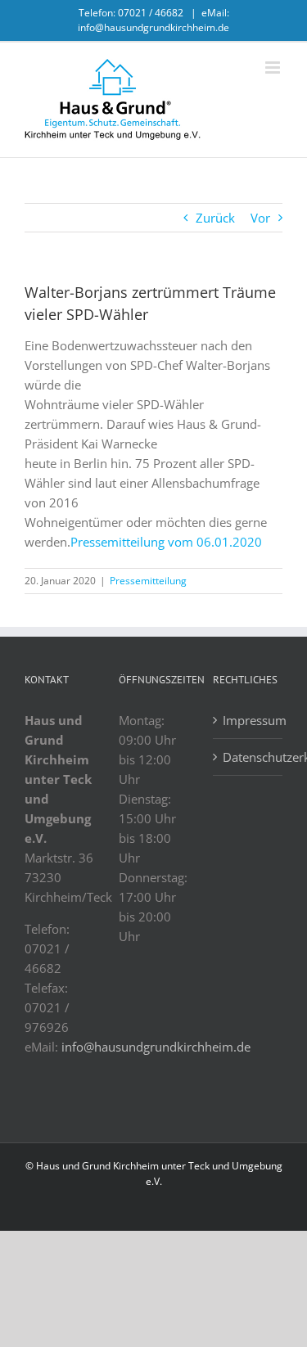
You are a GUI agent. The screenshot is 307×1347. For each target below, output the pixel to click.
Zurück (215, 217)
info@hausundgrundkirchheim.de (156, 1046)
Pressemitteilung (148, 581)
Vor (260, 217)
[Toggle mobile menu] (273, 67)
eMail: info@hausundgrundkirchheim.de (153, 20)
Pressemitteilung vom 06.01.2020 (166, 542)
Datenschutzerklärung (248, 757)
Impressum (248, 720)
